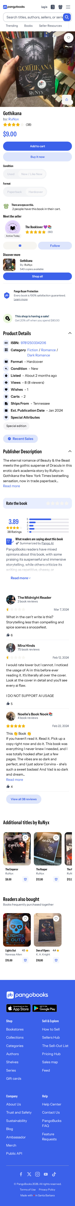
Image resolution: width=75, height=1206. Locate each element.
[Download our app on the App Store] (18, 1008)
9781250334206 (33, 343)
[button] (37, 334)
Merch (11, 1145)
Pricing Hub (51, 1054)
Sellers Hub (51, 1037)
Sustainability (16, 1121)
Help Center (51, 1104)
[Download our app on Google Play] (44, 1008)
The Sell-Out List (55, 1046)
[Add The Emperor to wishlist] (25, 837)
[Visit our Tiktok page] (54, 1174)
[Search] (67, 17)
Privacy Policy (47, 1189)
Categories (14, 1046)
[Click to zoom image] (37, 69)
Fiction (32, 350)
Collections (14, 1037)
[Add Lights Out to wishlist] (25, 918)
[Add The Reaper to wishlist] (56, 837)
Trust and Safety (19, 1112)
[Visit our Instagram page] (37, 1174)
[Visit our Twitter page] (29, 1174)
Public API (14, 1153)
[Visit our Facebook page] (21, 1174)
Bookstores (14, 1029)
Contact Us (51, 1112)
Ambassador (16, 1137)
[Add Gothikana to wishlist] (68, 38)
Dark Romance (38, 355)
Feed (46, 1070)
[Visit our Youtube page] (45, 1174)
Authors (12, 1054)
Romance (48, 350)
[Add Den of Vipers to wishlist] (56, 918)
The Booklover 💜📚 (38, 227)
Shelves (12, 1062)
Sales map (50, 1062)
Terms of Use (28, 1189)
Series (11, 1070)
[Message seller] (20, 245)
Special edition (16, 426)
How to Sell (51, 1029)
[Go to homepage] (14, 7)
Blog (9, 1129)
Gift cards (13, 1078)
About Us (13, 1104)
